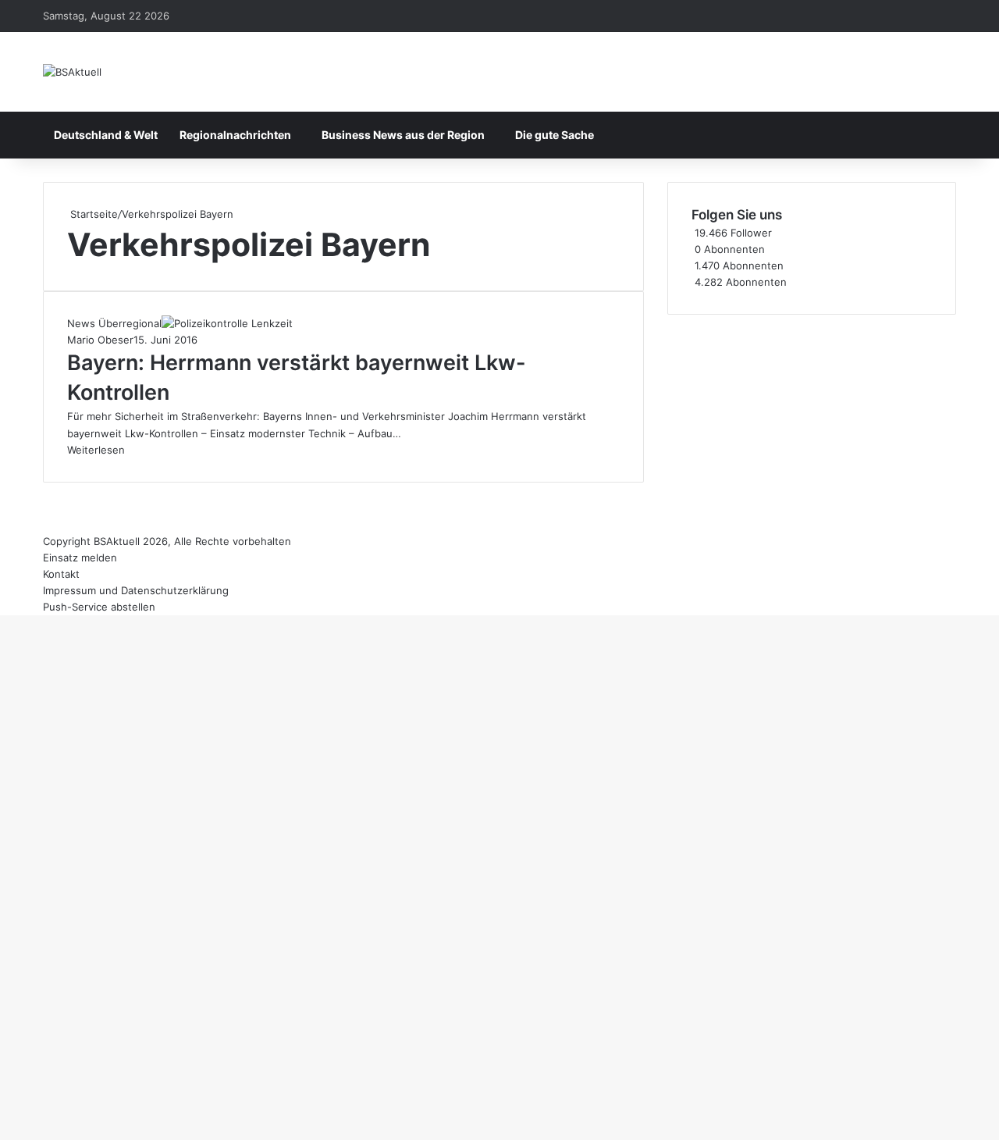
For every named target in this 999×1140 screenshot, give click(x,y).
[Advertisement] (811, 424)
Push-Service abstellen (99, 606)
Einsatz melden (80, 557)
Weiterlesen (96, 450)
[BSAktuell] (72, 71)
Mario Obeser (100, 339)
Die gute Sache (554, 134)
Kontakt (61, 574)
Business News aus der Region (403, 134)
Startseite (92, 214)
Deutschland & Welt (106, 134)
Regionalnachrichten (235, 134)
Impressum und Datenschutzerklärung (136, 590)
